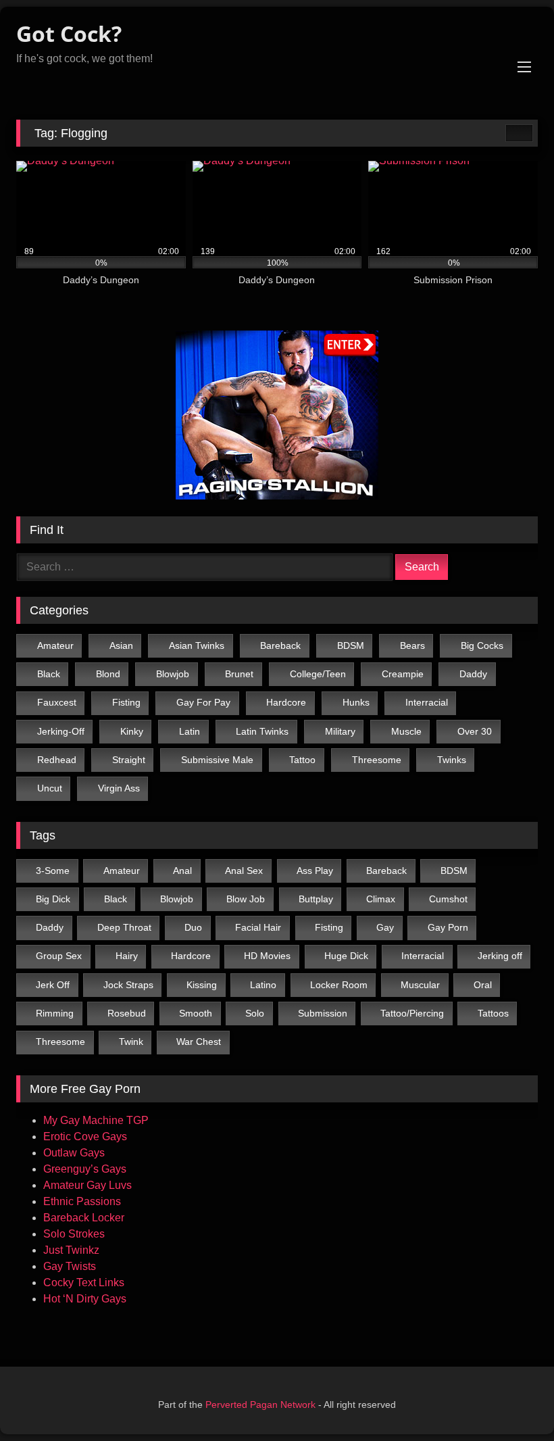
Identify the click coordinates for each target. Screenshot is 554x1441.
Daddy (473, 673)
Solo (254, 1013)
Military (340, 731)
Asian (121, 645)
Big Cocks (482, 645)
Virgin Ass (119, 788)
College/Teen (318, 673)
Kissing (201, 984)
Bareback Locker (83, 1217)
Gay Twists (69, 1266)
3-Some (53, 870)
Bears (412, 645)
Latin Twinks (262, 731)
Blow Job (245, 899)
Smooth (195, 1013)
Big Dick (53, 899)
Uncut (49, 788)
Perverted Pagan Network (260, 1404)
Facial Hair (258, 927)
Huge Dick (346, 955)
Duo (193, 927)
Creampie (403, 673)
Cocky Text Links (83, 1282)
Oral (483, 984)
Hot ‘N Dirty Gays (84, 1298)
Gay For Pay (203, 702)
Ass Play (315, 870)
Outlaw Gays (74, 1152)
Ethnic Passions (82, 1201)
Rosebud (126, 1013)
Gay (385, 927)
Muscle (406, 731)
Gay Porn (448, 927)
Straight (128, 759)
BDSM (350, 645)
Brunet (239, 673)
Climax (380, 899)
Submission (322, 1013)
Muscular (420, 984)
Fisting (126, 702)
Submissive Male (217, 759)
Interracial (426, 702)
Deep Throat (124, 927)
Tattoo (302, 759)
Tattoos (493, 1013)
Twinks (451, 759)
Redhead (56, 759)
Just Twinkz (71, 1250)
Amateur (55, 645)
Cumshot (448, 899)
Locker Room (339, 984)
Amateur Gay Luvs (87, 1185)
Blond (108, 673)
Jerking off (500, 955)
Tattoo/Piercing (412, 1013)
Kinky (131, 731)
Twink (131, 1041)
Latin (189, 731)
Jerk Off (53, 984)
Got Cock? (69, 33)
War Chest (198, 1041)
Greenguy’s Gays (84, 1169)
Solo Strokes (74, 1234)
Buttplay (316, 899)
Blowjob (172, 673)
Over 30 (474, 731)
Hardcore (286, 702)
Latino (263, 984)
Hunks (356, 702)
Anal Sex (244, 870)
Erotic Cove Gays (85, 1136)
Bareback (280, 645)
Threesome (376, 759)
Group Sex (59, 955)
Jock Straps (128, 984)
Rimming (55, 1013)
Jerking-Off (60, 731)
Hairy (127, 955)
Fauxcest (56, 702)
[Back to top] (517, 1409)
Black (48, 673)
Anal (182, 870)
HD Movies (267, 955)
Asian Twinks (196, 645)
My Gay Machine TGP (96, 1120)
